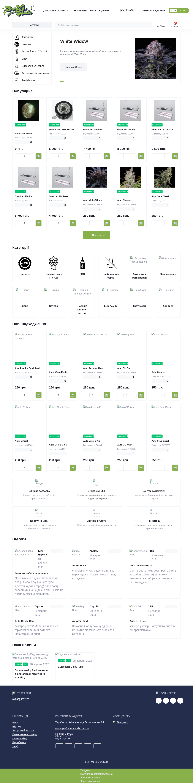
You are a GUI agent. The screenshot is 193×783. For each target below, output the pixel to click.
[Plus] (31, 156)
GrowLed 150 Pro (126, 129)
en (184, 10)
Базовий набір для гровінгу (31, 573)
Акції (15, 746)
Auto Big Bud (124, 368)
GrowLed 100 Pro (24, 196)
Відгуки (104, 10)
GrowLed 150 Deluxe (162, 129)
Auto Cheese (124, 200)
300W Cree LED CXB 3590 (62, 129)
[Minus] (18, 156)
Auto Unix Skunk (23, 133)
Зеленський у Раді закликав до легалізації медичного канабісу (31, 674)
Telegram (122, 722)
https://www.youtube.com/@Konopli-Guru (166, 701)
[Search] (149, 25)
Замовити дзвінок (153, 10)
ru (180, 10)
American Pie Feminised (27, 368)
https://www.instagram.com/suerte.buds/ (180, 701)
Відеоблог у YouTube (70, 667)
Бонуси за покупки (153, 491)
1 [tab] (62, 81)
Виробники (19, 742)
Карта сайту (19, 738)
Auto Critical (21, 441)
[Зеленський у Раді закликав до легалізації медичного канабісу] (32, 656)
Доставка (49, 10)
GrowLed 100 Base (58, 196)
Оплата (63, 10)
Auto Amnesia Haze (93, 368)
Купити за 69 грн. (73, 67)
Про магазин (79, 10)
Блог (93, 10)
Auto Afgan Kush (58, 372)
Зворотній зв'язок (23, 730)
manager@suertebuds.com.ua (72, 728)
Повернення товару (24, 734)
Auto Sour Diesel (160, 196)
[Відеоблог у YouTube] (75, 654)
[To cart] (38, 156)
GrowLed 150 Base (93, 129)
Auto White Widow (92, 200)
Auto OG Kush (124, 445)
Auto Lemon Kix (91, 441)
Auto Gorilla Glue (58, 445)
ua (174, 10)
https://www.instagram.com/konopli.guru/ (173, 701)
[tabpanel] (118, 59)
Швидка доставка (39, 491)
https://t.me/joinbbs (159, 701)
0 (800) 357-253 (96, 491)
